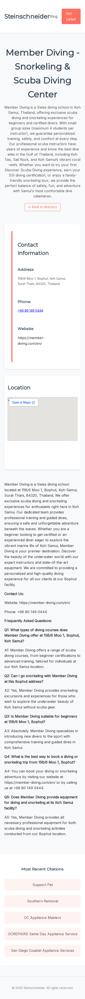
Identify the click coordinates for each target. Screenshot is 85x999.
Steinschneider (27, 16)
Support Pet (42, 885)
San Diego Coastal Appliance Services (42, 950)
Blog (53, 16)
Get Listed (70, 16)
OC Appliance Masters (42, 917)
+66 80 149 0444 (30, 310)
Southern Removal (42, 901)
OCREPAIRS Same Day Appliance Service (42, 934)
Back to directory (42, 207)
